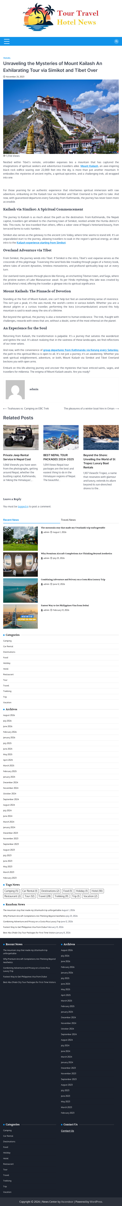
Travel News (68, 519)
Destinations (9, 651)
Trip (5, 696)
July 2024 (7, 810)
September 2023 (11, 844)
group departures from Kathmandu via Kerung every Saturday (80, 350)
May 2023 (7, 866)
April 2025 (8, 759)
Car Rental (8, 646)
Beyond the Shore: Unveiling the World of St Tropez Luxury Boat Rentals (99, 461)
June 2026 (7, 726)
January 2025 (9, 776)
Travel (7, 58)
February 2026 (10, 731)
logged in (23, 506)
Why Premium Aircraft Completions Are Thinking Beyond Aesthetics (76, 553)
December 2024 (10, 782)
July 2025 (7, 743)
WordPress (96, 1201)
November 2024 (10, 788)
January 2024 (9, 827)
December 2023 (10, 832)
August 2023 (9, 849)
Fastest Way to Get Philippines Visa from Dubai (65, 605)
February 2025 (10, 771)
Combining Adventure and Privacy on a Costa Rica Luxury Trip (73, 579)
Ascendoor (67, 1201)
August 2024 (9, 804)
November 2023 (10, 838)
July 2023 (7, 855)
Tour (5, 680)
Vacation (7, 702)
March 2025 (8, 765)
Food (5, 657)
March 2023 (8, 872)
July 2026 (7, 720)
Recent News (11, 519)
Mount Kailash (89, 166)
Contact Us (67, 1130)
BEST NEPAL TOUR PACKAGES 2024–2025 (58, 457)
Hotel (5, 668)
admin (46, 532)
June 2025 (7, 748)
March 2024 (8, 821)
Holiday (6, 663)
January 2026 (9, 737)
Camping (7, 640)
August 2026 (9, 715)
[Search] (116, 41)
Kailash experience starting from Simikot (41, 242)
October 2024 (9, 793)
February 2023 (10, 877)
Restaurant (8, 674)
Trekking (7, 691)
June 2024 (7, 816)
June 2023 (7, 860)
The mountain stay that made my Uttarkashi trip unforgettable (73, 528)
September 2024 (11, 799)
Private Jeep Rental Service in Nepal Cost (17, 457)
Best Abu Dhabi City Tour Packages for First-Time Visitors (29, 932)
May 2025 (7, 754)
